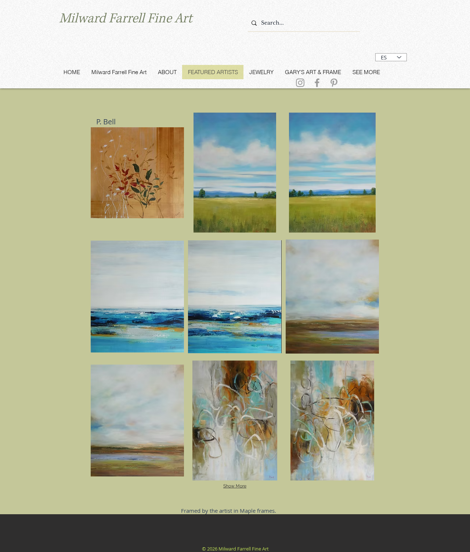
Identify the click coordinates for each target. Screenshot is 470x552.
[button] (137, 173)
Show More (234, 486)
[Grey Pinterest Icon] (334, 82)
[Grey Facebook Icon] (317, 82)
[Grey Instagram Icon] (300, 82)
